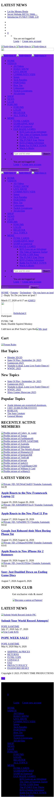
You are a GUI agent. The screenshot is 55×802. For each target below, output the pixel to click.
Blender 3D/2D (14, 357)
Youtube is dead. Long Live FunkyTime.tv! (28, 365)
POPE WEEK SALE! (15, 637)
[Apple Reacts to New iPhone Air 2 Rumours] (26, 542)
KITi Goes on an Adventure (33, 132)
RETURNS (13, 654)
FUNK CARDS (21, 121)
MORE (11, 118)
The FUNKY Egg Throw (32, 140)
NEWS (10, 99)
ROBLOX (12, 410)
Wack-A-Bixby (27, 148)
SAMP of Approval (22, 126)
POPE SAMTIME (10, 626)
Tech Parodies (20, 80)
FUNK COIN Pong (29, 137)
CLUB (10, 101)
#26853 (31, 300)
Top (3, 678)
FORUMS (12, 104)
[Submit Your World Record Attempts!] (18, 614)
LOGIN (17, 110)
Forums (14, 292)
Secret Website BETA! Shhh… (22, 14)
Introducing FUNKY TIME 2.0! (23, 17)
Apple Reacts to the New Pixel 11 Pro (24, 513)
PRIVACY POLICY (17, 665)
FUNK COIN (14, 657)
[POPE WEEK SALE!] (9, 632)
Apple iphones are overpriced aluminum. (27, 405)
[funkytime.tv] (23, 46)
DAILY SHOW (21, 69)
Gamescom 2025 (15, 363)
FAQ (9, 662)
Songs (16, 77)
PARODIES (19, 82)
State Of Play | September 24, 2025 (24, 360)
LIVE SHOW (20, 71)
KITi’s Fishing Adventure (32, 142)
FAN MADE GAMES (24, 129)
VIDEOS (11, 63)
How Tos (17, 85)
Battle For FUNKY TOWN (33, 145)
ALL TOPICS (20, 115)
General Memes (15, 416)
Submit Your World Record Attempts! (25, 620)
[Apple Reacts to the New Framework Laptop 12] (26, 484)
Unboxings (18, 88)
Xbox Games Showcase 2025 (21, 392)
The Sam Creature (16, 413)
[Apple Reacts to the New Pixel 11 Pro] (27, 505)
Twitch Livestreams (22, 90)
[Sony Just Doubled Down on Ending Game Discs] (26, 563)
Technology (25, 292)
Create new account (31, 41)
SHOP (10, 96)
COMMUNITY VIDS (24, 74)
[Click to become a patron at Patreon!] (27, 600)
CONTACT (13, 660)
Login (16, 41)
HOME (11, 60)
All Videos (18, 66)
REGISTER (19, 112)
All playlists (19, 93)
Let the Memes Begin (17, 11)
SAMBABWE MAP (23, 123)
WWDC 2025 (14, 368)
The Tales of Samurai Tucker (34, 134)
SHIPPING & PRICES (18, 651)
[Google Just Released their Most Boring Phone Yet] (25, 522)
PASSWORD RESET (18, 668)
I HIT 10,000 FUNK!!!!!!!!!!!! (22, 408)
